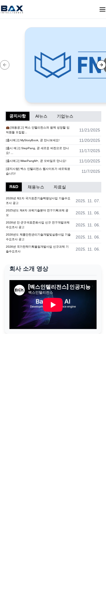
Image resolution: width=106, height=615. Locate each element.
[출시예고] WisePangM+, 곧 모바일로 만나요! (36, 160)
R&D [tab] (13, 186)
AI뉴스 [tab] (41, 116)
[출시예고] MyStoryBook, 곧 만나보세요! (32, 140)
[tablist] (53, 116)
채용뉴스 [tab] (36, 187)
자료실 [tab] (60, 187)
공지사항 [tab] (17, 116)
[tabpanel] (53, 150)
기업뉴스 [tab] (65, 116)
